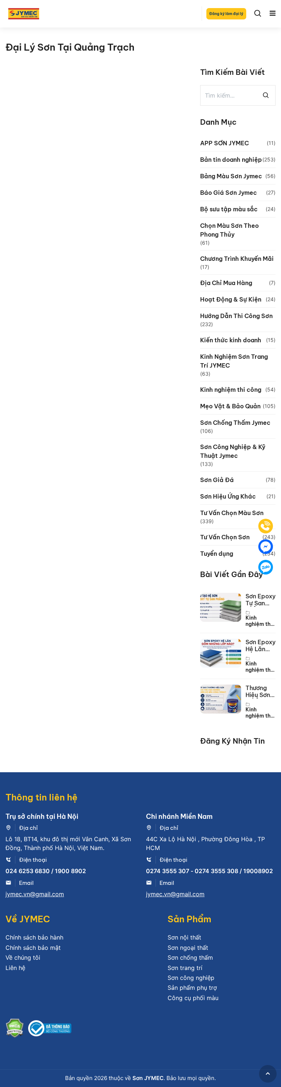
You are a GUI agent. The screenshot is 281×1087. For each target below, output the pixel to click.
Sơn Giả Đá (217, 480)
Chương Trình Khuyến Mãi (237, 258)
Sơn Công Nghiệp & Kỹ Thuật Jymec (232, 451)
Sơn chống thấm (190, 957)
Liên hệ (15, 967)
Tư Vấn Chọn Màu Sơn (231, 513)
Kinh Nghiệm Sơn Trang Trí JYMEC (234, 361)
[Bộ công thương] (49, 1029)
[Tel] (265, 526)
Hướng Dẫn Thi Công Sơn (236, 316)
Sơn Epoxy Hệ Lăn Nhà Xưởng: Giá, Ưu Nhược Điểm (261, 646)
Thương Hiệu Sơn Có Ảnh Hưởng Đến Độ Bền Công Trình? (259, 691)
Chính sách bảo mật (33, 947)
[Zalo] (265, 567)
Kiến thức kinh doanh (230, 340)
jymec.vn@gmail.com (34, 894)
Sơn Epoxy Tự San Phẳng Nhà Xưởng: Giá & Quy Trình (261, 600)
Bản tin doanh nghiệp (231, 159)
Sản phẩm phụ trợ (192, 987)
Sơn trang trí (185, 967)
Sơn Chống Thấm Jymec (235, 422)
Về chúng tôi (22, 957)
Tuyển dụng (216, 553)
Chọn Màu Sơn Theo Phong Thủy (229, 230)
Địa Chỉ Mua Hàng (226, 283)
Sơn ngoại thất (188, 947)
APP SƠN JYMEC (224, 143)
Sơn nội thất (184, 937)
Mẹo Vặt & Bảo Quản (230, 406)
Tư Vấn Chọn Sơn (225, 537)
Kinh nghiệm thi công (230, 389)
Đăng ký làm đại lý (226, 13)
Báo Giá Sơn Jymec (228, 192)
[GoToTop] (268, 1074)
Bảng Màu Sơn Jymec (231, 176)
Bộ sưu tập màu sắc (229, 209)
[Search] (258, 13)
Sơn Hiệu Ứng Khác (228, 496)
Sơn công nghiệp (191, 977)
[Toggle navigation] (273, 13)
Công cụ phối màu (193, 998)
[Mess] (265, 546)
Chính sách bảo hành (34, 937)
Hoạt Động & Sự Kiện (230, 299)
